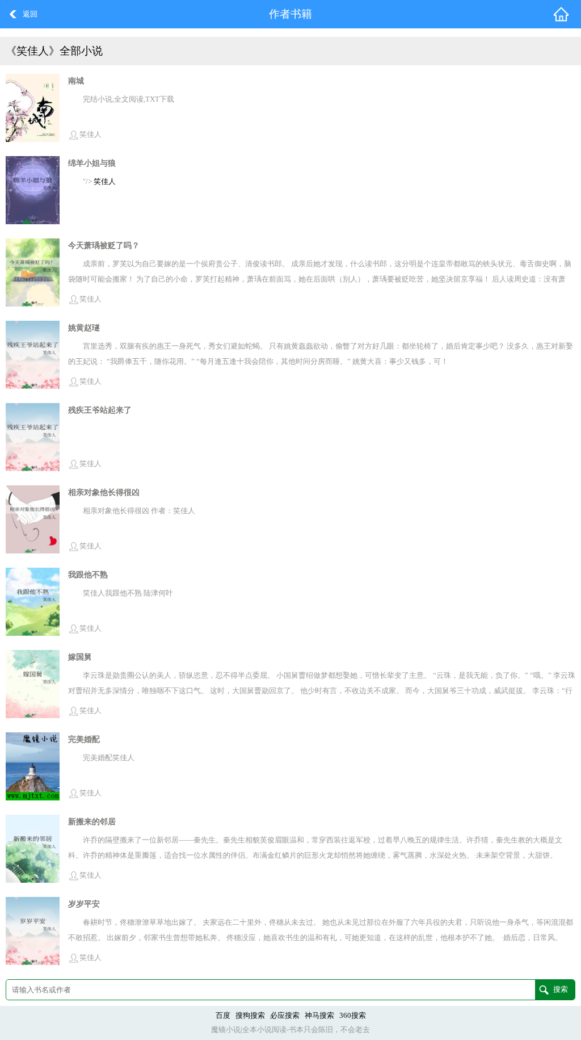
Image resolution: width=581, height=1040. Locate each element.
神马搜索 (319, 1016)
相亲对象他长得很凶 (104, 492)
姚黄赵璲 (84, 327)
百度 (223, 1016)
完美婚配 (84, 739)
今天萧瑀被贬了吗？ (104, 245)
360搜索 (352, 1016)
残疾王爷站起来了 (100, 409)
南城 (76, 80)
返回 (30, 14)
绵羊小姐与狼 (92, 162)
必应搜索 (285, 1016)
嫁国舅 (80, 656)
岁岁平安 (84, 903)
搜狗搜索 (250, 1016)
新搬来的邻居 (92, 821)
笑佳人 (90, 135)
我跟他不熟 (88, 574)
